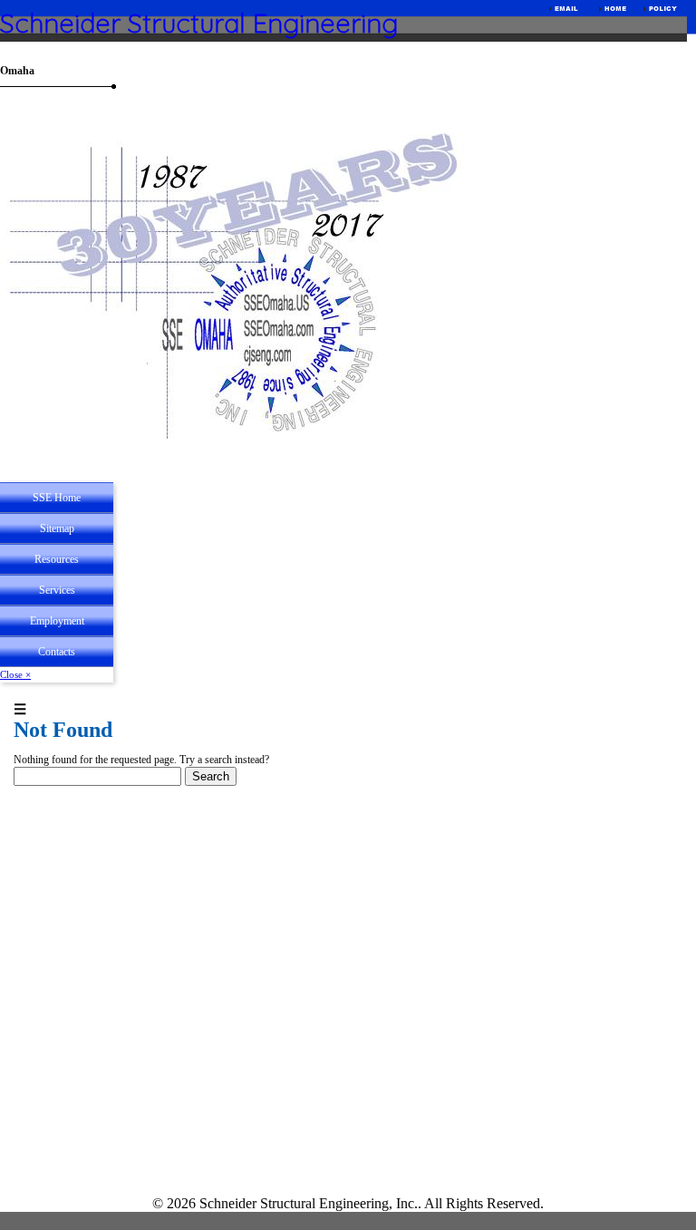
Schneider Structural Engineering (199, 22)
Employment (57, 621)
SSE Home (57, 497)
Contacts (56, 651)
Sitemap (57, 528)
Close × (15, 674)
